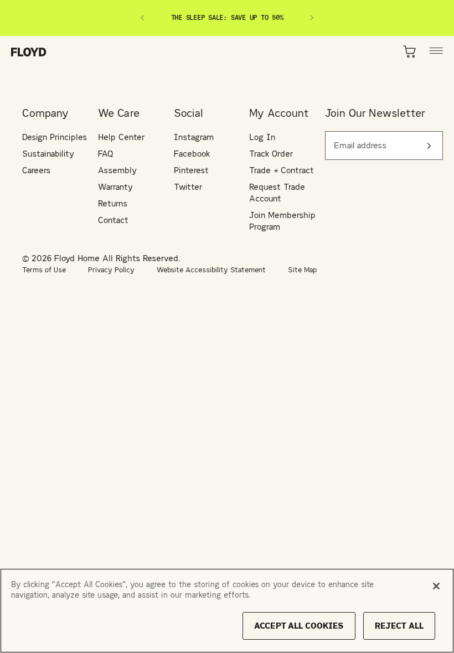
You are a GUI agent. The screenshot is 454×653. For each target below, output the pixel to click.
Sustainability (48, 153)
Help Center (121, 137)
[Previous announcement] (142, 17)
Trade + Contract (281, 170)
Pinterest (191, 170)
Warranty (115, 186)
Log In (262, 137)
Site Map (302, 270)
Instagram (194, 137)
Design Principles (54, 137)
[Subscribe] (429, 145)
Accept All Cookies (299, 625)
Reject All (399, 625)
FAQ (106, 153)
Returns (112, 203)
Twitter (188, 186)
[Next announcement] (311, 17)
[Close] (436, 586)
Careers (36, 170)
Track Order (271, 153)
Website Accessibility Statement (211, 270)
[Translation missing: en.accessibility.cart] (410, 52)
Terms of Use (44, 270)
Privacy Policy (111, 270)
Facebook (192, 153)
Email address (355, 139)
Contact (113, 220)
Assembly (117, 170)
